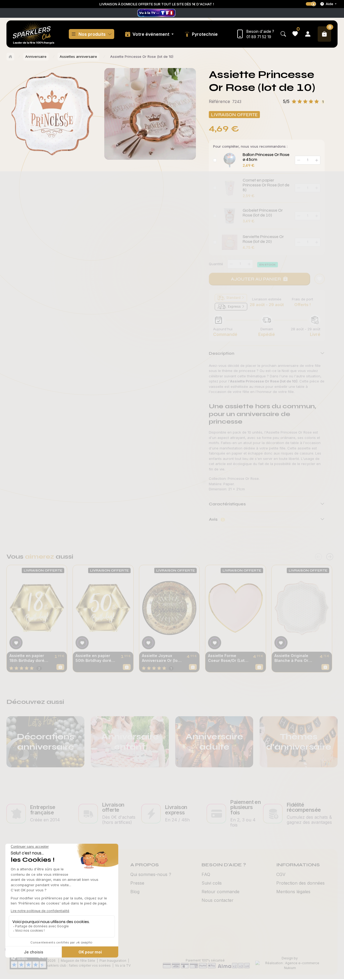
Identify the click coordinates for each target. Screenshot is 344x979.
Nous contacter (218, 900)
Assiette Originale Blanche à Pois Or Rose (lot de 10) (291, 658)
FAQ (206, 874)
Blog (134, 891)
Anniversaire (35, 56)
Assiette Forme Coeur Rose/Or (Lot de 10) (226, 658)
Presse (137, 883)
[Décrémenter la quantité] (231, 264)
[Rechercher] (283, 34)
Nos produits (92, 34)
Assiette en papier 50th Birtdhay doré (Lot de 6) (93, 658)
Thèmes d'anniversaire (298, 741)
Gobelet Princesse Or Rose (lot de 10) (263, 213)
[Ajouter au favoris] (319, 279)
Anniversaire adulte (214, 741)
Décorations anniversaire (45, 741)
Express (234, 306)
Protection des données (300, 883)
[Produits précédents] (318, 557)
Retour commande (220, 891)
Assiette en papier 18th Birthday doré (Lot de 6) (26, 658)
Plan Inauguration (112, 961)
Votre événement (151, 34)
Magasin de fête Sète (78, 961)
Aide (329, 4)
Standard (233, 298)
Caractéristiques (227, 503)
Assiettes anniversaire (78, 56)
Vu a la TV (123, 965)
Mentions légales (293, 891)
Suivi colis (212, 883)
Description (221, 353)
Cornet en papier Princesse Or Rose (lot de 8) (266, 185)
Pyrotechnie (205, 34)
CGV (280, 874)
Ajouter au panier (256, 279)
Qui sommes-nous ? (150, 874)
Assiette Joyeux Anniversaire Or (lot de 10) (160, 658)
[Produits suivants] (329, 557)
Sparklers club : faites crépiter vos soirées (77, 965)
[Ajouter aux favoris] (16, 642)
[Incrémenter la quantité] (249, 264)
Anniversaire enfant (130, 741)
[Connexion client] (307, 34)
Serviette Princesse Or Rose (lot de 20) (263, 239)
